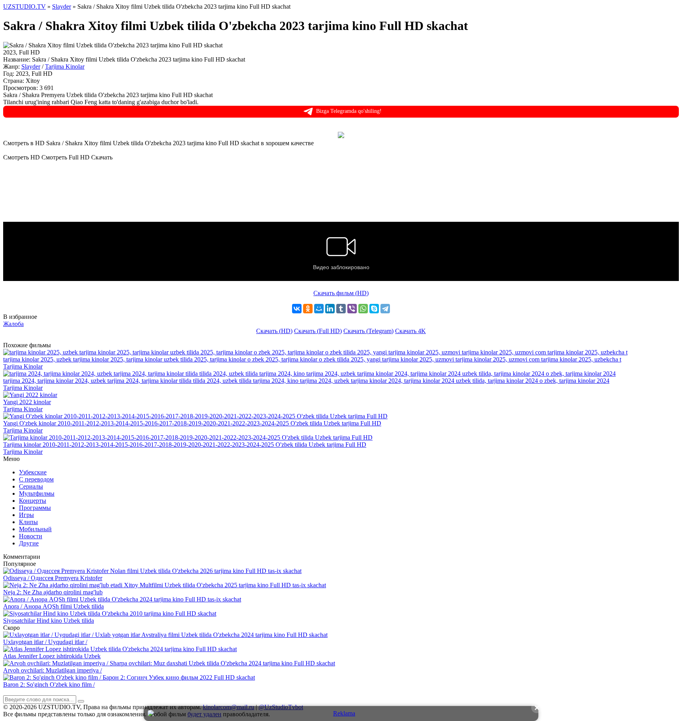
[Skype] (374, 308)
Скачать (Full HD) (318, 331)
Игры (26, 514)
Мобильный (35, 529)
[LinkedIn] (330, 308)
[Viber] (352, 308)
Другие (29, 543)
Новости (30, 536)
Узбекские (33, 472)
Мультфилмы (36, 493)
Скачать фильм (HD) (341, 293)
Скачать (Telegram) (368, 331)
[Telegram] (385, 308)
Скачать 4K (410, 331)
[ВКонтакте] (297, 308)
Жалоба (13, 323)
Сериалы (31, 486)
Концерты (32, 500)
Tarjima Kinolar (64, 66)
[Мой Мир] (319, 308)
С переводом (36, 479)
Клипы (28, 522)
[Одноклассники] (308, 308)
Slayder (30, 66)
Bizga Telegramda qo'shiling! (349, 111)
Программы (35, 507)
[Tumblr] (341, 308)
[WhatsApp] (363, 308)
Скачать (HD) (274, 331)
